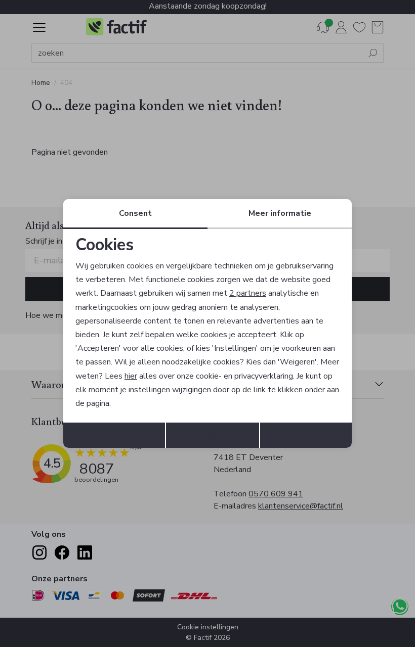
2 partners (247, 293)
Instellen (306, 435)
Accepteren (114, 435)
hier (130, 376)
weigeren (212, 435)
